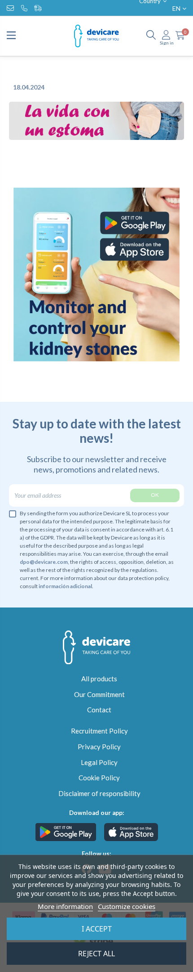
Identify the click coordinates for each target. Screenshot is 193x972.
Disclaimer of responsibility (99, 793)
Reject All (96, 953)
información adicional (65, 586)
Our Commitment (99, 694)
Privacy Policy (99, 746)
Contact (99, 710)
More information (65, 906)
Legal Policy (99, 762)
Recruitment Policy (99, 731)
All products (99, 679)
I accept (97, 929)
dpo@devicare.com (44, 561)
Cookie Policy (99, 778)
